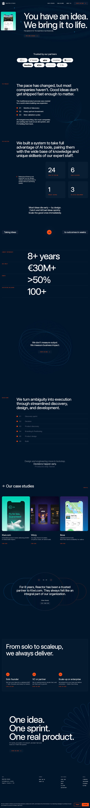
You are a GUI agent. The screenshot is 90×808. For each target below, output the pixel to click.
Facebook (85, 783)
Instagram (85, 781)
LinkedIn (85, 779)
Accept (85, 804)
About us (41, 781)
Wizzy (62, 781)
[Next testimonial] (51, 580)
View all (85, 487)
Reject (77, 804)
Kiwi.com (63, 779)
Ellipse (63, 785)
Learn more (19, 805)
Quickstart (64, 787)
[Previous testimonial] (39, 580)
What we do (42, 779)
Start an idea (10, 686)
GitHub (84, 785)
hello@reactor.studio (8, 781)
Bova (62, 783)
